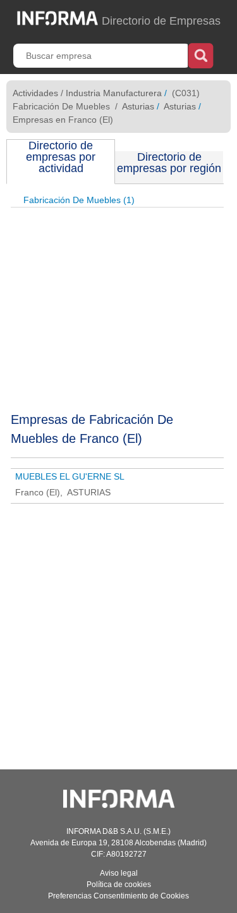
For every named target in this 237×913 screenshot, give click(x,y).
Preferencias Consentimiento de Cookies (118, 895)
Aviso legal (119, 873)
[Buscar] (200, 54)
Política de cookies (119, 884)
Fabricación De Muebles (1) (79, 200)
